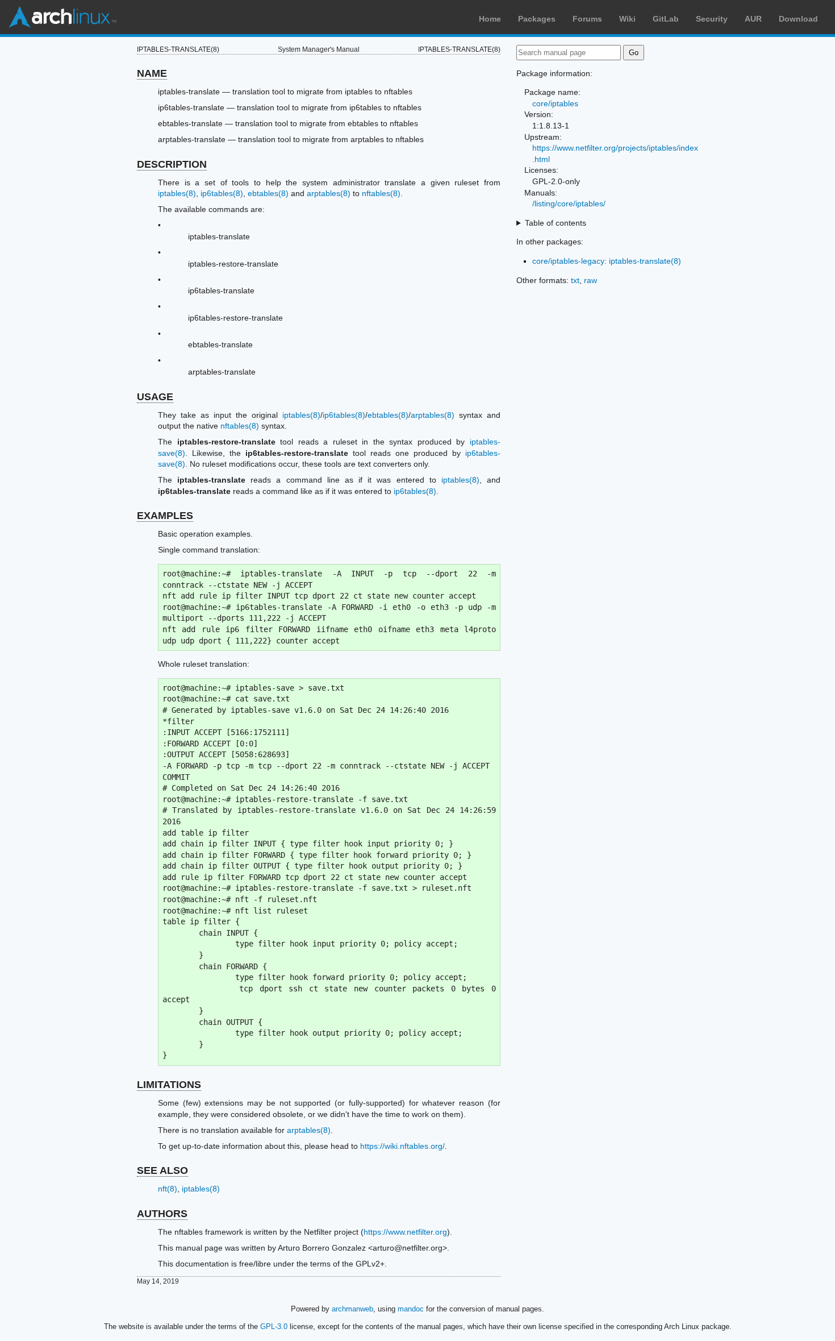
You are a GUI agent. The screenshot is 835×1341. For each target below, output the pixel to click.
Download (798, 18)
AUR (753, 18)
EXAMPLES (165, 515)
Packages (537, 18)
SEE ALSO (162, 1170)
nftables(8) (381, 193)
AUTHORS (162, 1213)
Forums (587, 18)
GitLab (666, 18)
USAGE (155, 396)
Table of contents (555, 222)
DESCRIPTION (172, 164)
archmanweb (352, 1309)
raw (590, 280)
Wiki (627, 18)
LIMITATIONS (169, 1084)
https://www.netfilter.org (405, 1231)
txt (575, 280)
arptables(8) (328, 193)
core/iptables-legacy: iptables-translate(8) (606, 260)
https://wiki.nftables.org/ (402, 1146)
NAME (152, 73)
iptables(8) (177, 193)
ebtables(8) (268, 193)
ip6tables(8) (222, 193)
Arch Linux (62, 17)
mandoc (411, 1309)
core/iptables (555, 103)
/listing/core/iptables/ (569, 203)
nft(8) (167, 1188)
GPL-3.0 (273, 1326)
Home (490, 18)
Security (712, 18)
